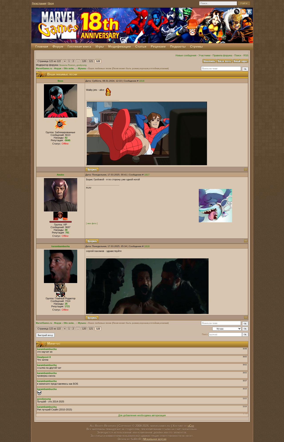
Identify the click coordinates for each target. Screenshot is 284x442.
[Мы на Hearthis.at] (237, 12)
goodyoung (82, 65)
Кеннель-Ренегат (67, 65)
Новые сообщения (186, 55)
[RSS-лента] (243, 12)
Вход (51, 3)
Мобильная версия (154, 439)
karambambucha (60, 246)
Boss (60, 81)
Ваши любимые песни (99, 68)
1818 (147, 246)
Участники (204, 55)
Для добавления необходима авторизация (142, 415)
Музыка (82, 68)
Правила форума (222, 55)
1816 (141, 81)
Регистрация (39, 3)
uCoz (191, 426)
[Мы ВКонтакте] (250, 12)
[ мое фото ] (92, 223)
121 (91, 61)
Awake (60, 174)
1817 (147, 174)
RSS (245, 55)
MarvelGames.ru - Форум (48, 68)
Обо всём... (70, 68)
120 (84, 61)
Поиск (237, 55)
